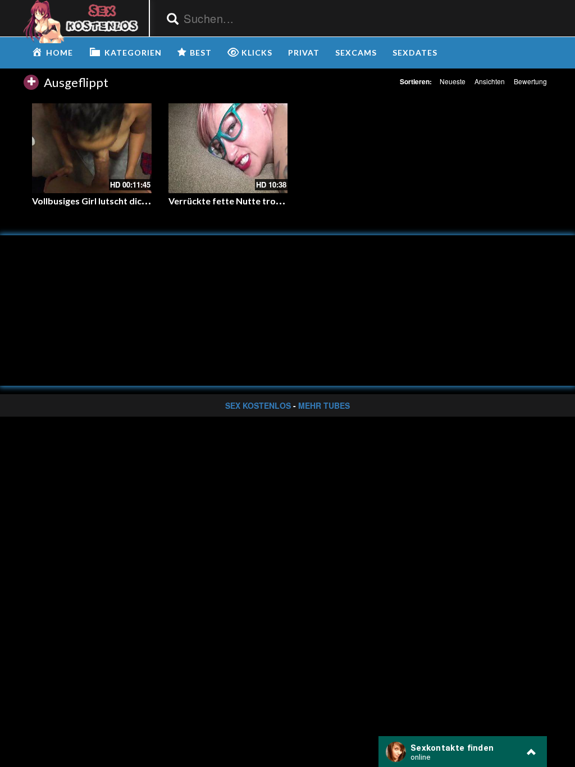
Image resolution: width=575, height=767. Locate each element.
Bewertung (530, 81)
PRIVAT (304, 52)
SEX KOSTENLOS (258, 405)
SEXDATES (415, 52)
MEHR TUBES (324, 405)
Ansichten (489, 81)
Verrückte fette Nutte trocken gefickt (247, 200)
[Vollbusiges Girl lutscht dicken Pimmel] (92, 148)
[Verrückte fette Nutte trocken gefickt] (228, 148)
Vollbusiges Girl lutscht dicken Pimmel (110, 200)
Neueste (453, 81)
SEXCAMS (356, 52)
